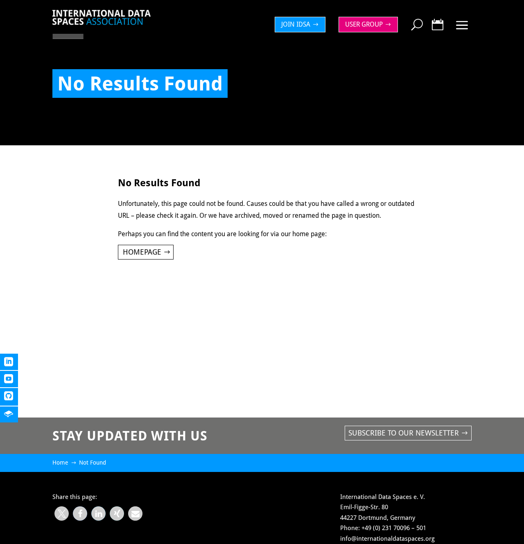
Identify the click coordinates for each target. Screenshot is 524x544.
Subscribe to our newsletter (403, 433)
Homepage (142, 252)
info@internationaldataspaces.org (387, 538)
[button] (61, 513)
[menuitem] (302, 24)
